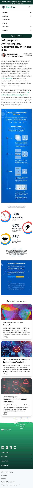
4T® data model (6, 78)
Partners (5, 30)
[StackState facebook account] (11, 447)
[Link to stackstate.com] (8, 7)
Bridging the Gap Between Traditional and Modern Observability (16, 2)
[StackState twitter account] (6, 447)
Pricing (4, 23)
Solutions (5, 16)
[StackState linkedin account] (2, 447)
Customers (6, 20)
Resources (5, 27)
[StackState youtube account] (15, 447)
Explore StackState (16, 36)
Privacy (3, 475)
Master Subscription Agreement (10, 485)
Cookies (3, 478)
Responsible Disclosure (8, 482)
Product (4, 13)
